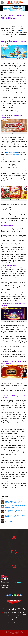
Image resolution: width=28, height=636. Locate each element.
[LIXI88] (15, 2)
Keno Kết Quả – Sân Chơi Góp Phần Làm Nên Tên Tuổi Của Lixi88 (16, 520)
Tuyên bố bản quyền (9, 632)
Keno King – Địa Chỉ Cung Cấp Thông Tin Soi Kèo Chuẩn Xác (16, 516)
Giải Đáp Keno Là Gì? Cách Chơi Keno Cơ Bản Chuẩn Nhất (15, 511)
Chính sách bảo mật (19, 632)
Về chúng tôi (8, 631)
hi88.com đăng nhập (7, 609)
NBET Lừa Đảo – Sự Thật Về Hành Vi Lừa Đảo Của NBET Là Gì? (15, 502)
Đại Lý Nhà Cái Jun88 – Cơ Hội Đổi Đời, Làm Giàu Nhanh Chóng (15, 506)
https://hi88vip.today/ (19, 609)
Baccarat (16, 154)
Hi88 (15, 623)
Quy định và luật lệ (14, 633)
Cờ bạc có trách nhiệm (17, 631)
